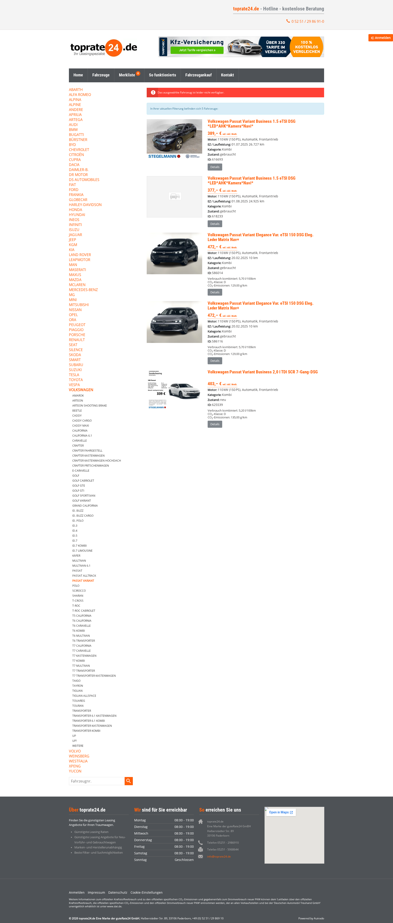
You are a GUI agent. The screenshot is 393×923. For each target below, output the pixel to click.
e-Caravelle (80, 471)
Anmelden (77, 892)
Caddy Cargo (82, 421)
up (74, 736)
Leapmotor (79, 260)
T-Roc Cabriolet (83, 611)
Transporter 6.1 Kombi (88, 721)
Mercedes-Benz (83, 290)
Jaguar (75, 235)
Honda (75, 210)
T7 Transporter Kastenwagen (94, 676)
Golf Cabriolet (83, 481)
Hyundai (77, 215)
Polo (75, 586)
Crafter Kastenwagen (88, 456)
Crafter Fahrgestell (87, 451)
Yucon (75, 771)
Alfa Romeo (80, 95)
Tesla (74, 375)
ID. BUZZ (77, 511)
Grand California (85, 506)
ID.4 (74, 531)
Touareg (78, 701)
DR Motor (78, 175)
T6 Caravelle (81, 626)
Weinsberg (79, 756)
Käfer (76, 556)
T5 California (81, 616)
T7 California (81, 646)
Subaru (76, 365)
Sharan (77, 596)
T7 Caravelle (81, 651)
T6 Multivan (81, 636)
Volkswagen (81, 390)
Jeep (72, 240)
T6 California (81, 621)
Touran (77, 706)
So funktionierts (162, 75)
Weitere (77, 746)
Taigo (76, 681)
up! (74, 741)
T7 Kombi (78, 661)
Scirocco (79, 591)
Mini (73, 300)
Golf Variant (81, 501)
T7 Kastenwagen (84, 656)
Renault (77, 340)
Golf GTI (78, 491)
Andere (76, 110)
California (80, 431)
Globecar (78, 200)
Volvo (75, 751)
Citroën (76, 155)
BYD (72, 145)
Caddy (77, 415)
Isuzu (74, 230)
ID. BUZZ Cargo (82, 516)
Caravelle (79, 441)
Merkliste (127, 75)
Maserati (77, 270)
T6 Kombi (78, 631)
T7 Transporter (83, 671)
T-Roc (76, 606)
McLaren (77, 285)
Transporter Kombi (86, 731)
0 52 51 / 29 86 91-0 (308, 21)
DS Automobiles (84, 180)
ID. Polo (77, 521)
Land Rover (80, 255)
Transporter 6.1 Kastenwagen (94, 716)
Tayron (77, 686)
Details (214, 167)
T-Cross (77, 601)
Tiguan (77, 691)
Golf (75, 476)
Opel (73, 315)
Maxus (75, 275)
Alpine (75, 105)
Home (78, 75)
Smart (75, 360)
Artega (76, 120)
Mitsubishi (79, 305)
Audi (73, 125)
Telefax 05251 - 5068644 (223, 849)
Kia (71, 250)
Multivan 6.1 (81, 566)
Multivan (79, 561)
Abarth (76, 90)
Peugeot (77, 325)
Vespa (74, 385)
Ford (73, 190)
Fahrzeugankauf (198, 75)
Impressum (96, 892)
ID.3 (74, 526)
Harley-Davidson (85, 205)
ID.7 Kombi (79, 546)
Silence (76, 350)
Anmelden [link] (383, 37)
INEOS (74, 220)
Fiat (72, 185)
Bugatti (76, 135)
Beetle (77, 410)
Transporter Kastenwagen (92, 726)
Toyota (76, 380)
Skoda (75, 355)
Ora (72, 320)
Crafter (78, 446)
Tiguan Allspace (84, 696)
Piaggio (76, 330)
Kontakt (227, 75)
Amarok (78, 395)
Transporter (81, 711)
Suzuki (75, 370)
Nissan (75, 310)
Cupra (75, 160)
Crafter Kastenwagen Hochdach (96, 461)
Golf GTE (78, 486)
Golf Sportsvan (83, 496)
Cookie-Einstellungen (147, 892)
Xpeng (75, 766)
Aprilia (75, 115)
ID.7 (74, 541)
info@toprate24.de (219, 856)
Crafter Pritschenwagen (90, 466)
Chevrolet (79, 150)
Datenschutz (117, 892)
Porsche (77, 335)
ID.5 (74, 536)
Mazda (75, 280)
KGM (73, 245)
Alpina (75, 100)
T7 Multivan (81, 666)
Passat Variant (83, 581)
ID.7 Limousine (82, 551)
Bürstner (78, 140)
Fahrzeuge (101, 75)
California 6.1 (82, 436)
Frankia (76, 195)
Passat (77, 571)
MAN (73, 265)
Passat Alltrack (84, 576)
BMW (73, 130)
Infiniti (75, 225)
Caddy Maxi (80, 426)
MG (72, 295)
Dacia (74, 165)
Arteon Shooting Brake (89, 405)
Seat (73, 345)
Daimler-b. (78, 170)
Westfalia (78, 761)
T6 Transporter (83, 641)
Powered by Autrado (311, 918)
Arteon (77, 400)
